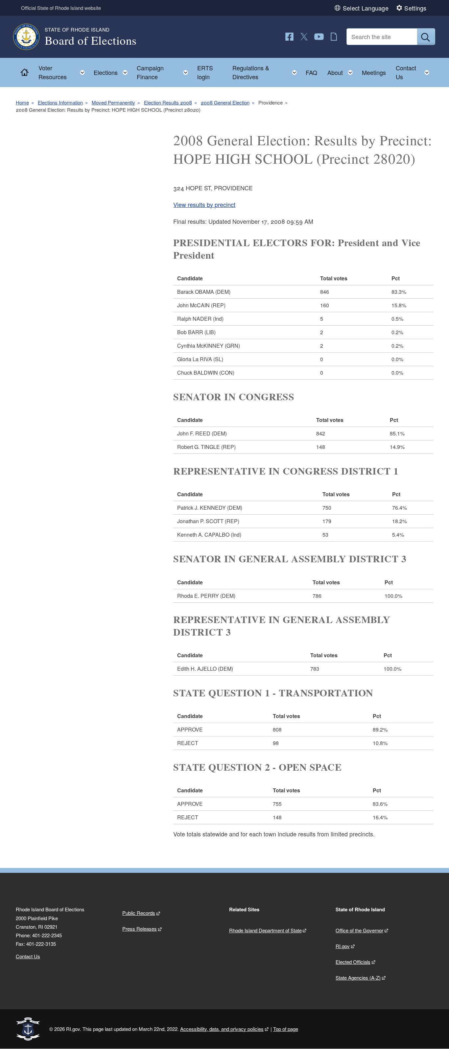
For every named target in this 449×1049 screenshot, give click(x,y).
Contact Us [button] (414, 72)
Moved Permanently (113, 102)
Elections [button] (112, 71)
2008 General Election (225, 102)
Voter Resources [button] (63, 72)
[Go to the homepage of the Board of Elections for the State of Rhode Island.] (30, 37)
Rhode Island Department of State (265, 930)
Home (22, 102)
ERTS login (205, 72)
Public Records (138, 912)
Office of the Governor (359, 930)
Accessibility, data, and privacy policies (222, 1028)
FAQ (311, 72)
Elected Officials (353, 961)
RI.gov (343, 946)
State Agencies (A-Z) (358, 977)
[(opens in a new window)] (289, 36)
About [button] (342, 71)
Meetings (374, 72)
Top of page (285, 1028)
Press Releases (139, 928)
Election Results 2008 (168, 102)
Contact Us (28, 956)
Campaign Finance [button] (164, 72)
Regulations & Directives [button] (266, 72)
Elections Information (60, 102)
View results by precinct (204, 204)
